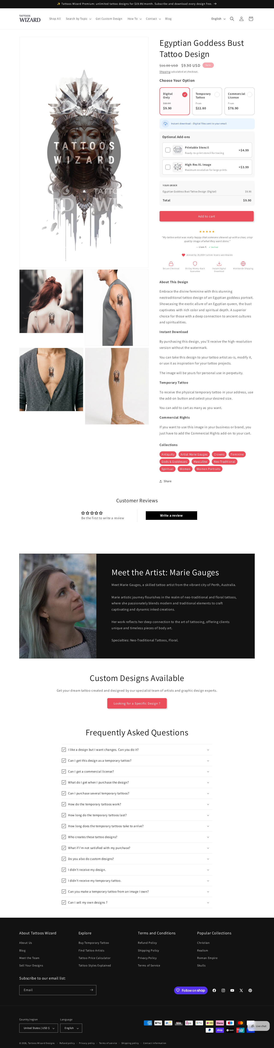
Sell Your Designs (31, 965)
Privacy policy (87, 1043)
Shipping (164, 71)
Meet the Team (29, 958)
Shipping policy (130, 1043)
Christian (203, 943)
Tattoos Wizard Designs (41, 1043)
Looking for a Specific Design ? (137, 703)
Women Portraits (208, 469)
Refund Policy (147, 943)
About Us (25, 943)
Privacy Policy (147, 958)
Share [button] (168, 481)
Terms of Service (149, 965)
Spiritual (167, 469)
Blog (22, 950)
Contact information (154, 1043)
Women (185, 469)
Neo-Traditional (224, 462)
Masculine (200, 462)
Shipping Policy (148, 950)
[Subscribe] (91, 990)
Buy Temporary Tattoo (94, 943)
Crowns (219, 454)
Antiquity (168, 454)
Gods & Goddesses (174, 462)
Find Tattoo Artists (91, 950)
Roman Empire (207, 958)
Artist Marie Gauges (194, 454)
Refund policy (67, 1043)
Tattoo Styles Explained (95, 965)
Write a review (171, 515)
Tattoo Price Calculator (95, 958)
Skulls (201, 965)
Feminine (237, 454)
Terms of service (108, 1043)
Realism (202, 950)
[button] (78, 18)
